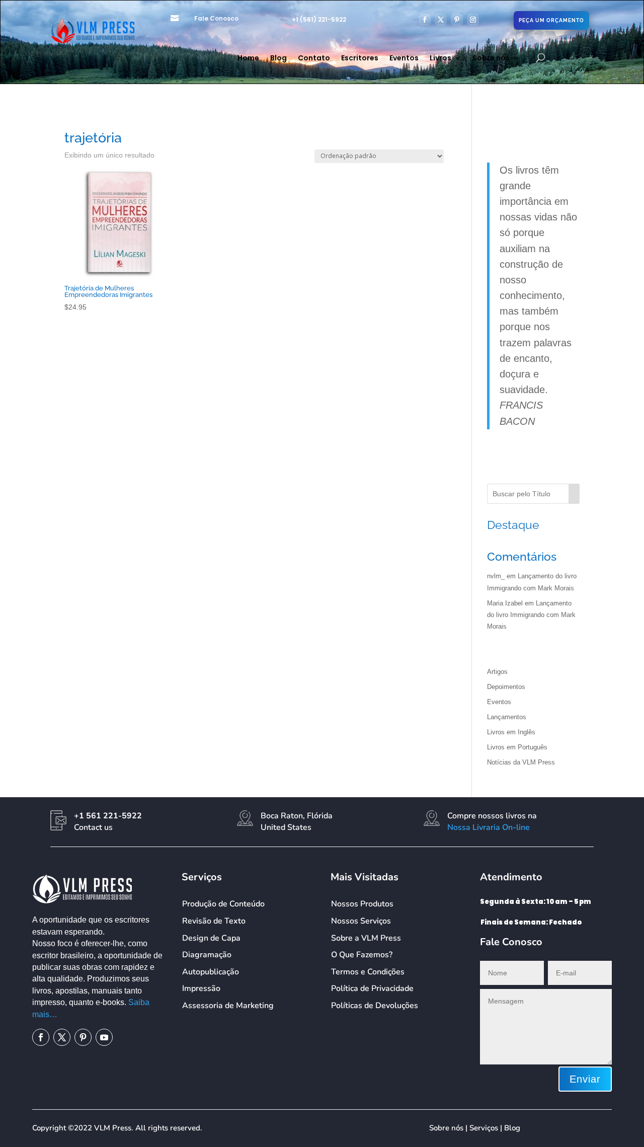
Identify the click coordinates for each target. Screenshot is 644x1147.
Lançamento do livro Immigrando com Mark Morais (531, 615)
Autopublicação (210, 971)
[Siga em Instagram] (473, 20)
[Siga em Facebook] (425, 20)
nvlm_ (496, 576)
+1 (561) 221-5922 (319, 19)
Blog (278, 58)
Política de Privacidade (372, 988)
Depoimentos (506, 687)
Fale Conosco (216, 18)
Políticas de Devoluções (374, 1005)
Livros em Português (517, 747)
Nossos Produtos (362, 903)
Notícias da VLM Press (521, 762)
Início (71, 118)
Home (248, 58)
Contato (314, 58)
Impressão (201, 988)
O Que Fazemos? (361, 954)
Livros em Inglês (511, 732)
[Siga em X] (441, 20)
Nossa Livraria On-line (488, 827)
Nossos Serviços (361, 921)
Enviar (585, 1079)
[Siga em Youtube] (104, 1037)
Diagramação (206, 954)
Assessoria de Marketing (228, 1005)
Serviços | (486, 1128)
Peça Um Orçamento (551, 20)
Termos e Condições (368, 971)
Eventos (404, 58)
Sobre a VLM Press (366, 938)
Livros (440, 58)
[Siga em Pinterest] (457, 20)
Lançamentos (506, 717)
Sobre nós (491, 58)
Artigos (497, 671)
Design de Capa (211, 938)
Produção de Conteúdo (223, 903)
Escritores (359, 58)
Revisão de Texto (214, 921)
